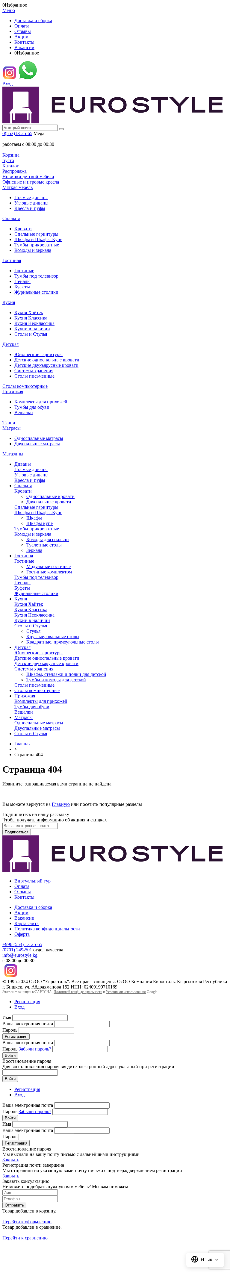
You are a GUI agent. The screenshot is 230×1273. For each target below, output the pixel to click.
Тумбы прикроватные (36, 244)
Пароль (9, 1030)
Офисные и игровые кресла (30, 181)
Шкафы (34, 517)
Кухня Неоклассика (34, 323)
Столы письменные (34, 376)
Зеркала (34, 550)
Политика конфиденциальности (47, 928)
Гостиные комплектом (49, 571)
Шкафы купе (39, 523)
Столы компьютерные (25, 386)
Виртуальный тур (32, 880)
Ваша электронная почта (27, 1023)
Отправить (14, 1205)
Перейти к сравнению (25, 1237)
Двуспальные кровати (48, 501)
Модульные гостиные (48, 566)
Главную (61, 804)
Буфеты (22, 286)
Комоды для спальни (47, 539)
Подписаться (16, 832)
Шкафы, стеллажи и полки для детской (66, 674)
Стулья (33, 631)
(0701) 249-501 (17, 949)
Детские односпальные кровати (46, 359)
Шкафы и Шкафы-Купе (38, 239)
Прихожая (12, 391)
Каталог (10, 165)
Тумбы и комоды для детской (56, 679)
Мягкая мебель (17, 187)
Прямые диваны (31, 197)
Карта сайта (26, 923)
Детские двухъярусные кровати (46, 365)
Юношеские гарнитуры (38, 354)
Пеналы (22, 281)
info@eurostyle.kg (19, 955)
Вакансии (24, 47)
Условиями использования (126, 992)
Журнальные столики (36, 292)
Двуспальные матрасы (37, 443)
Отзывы (22, 31)
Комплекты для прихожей (40, 401)
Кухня (8, 302)
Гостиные (24, 270)
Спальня (11, 218)
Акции (21, 36)
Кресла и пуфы (29, 208)
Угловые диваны (31, 202)
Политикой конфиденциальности (78, 992)
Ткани (8, 422)
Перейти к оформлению (27, 1221)
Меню (8, 10)
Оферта (22, 934)
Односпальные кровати (50, 496)
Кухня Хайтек (28, 312)
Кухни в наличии (32, 328)
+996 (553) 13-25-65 (22, 944)
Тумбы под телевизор (36, 275)
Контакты (24, 42)
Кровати (23, 228)
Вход (7, 83)
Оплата (21, 25)
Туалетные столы (44, 544)
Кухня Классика (30, 317)
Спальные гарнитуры (36, 234)
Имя (6, 1017)
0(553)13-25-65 (17, 133)
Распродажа (14, 171)
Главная (22, 743)
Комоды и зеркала (32, 250)
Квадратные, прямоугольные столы (62, 641)
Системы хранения (33, 370)
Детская (10, 344)
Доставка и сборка (33, 20)
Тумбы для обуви (31, 407)
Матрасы (11, 428)
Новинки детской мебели (28, 176)
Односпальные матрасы (38, 438)
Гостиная (11, 260)
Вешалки (23, 412)
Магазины (12, 453)
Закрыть (10, 1159)
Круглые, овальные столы (52, 636)
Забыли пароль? (35, 1048)
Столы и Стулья (30, 334)
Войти (10, 1055)
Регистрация (27, 1001)
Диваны (22, 464)
